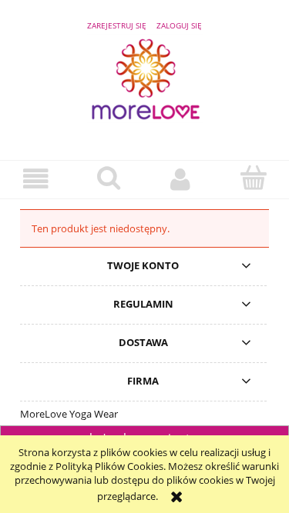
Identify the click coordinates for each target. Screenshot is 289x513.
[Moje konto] (181, 179)
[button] (36, 179)
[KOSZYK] (253, 178)
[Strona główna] (145, 86)
